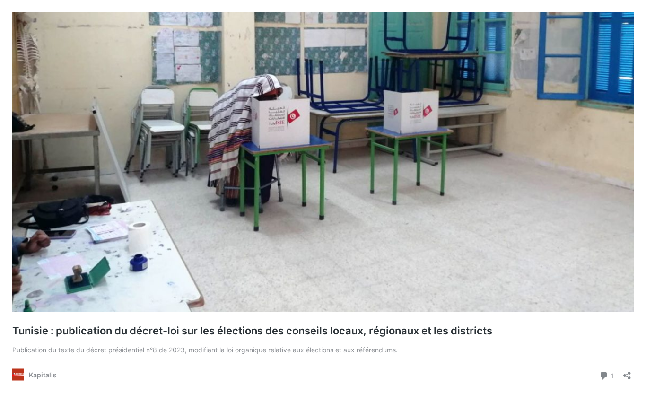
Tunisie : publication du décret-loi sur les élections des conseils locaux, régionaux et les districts (252, 330)
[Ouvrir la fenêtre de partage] (627, 372)
